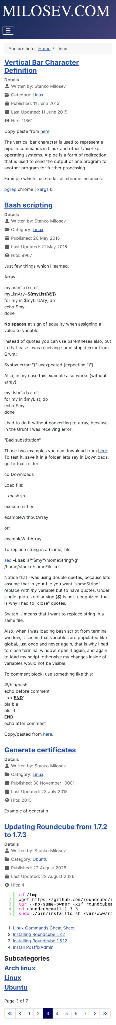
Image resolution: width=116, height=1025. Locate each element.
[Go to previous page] (20, 1013)
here (44, 131)
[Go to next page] (95, 1013)
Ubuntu (40, 859)
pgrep (10, 189)
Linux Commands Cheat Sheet (44, 928)
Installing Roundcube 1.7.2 (39, 934)
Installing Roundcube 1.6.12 (40, 940)
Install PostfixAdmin (33, 947)
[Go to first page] (10, 1013)
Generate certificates (40, 750)
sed (8, 560)
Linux (38, 94)
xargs (43, 189)
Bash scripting (28, 205)
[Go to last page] (105, 1013)
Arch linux (19, 968)
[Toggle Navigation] (8, 31)
